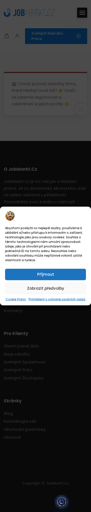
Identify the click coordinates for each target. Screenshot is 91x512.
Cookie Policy (16, 299)
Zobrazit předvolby (45, 288)
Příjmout (45, 274)
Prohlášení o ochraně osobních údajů (57, 299)
